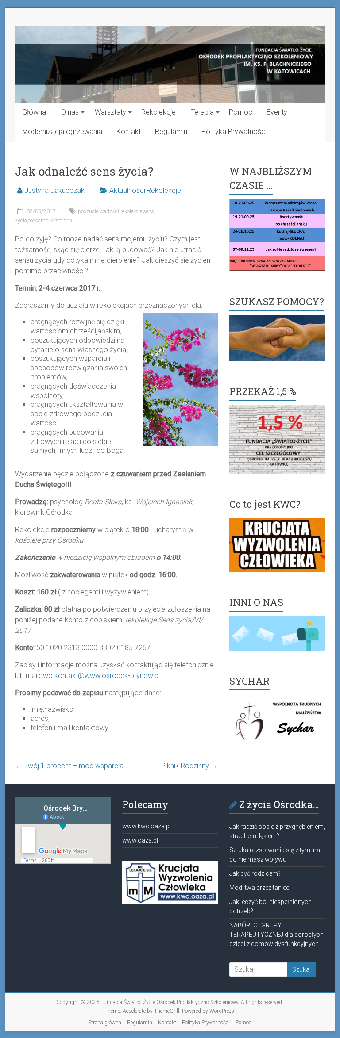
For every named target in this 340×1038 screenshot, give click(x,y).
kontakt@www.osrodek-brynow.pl (107, 675)
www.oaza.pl (140, 840)
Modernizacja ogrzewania (62, 131)
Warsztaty (110, 112)
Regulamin (171, 131)
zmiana (63, 221)
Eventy (277, 112)
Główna (34, 112)
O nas (70, 112)
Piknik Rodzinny (189, 766)
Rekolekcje (158, 112)
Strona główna (104, 1022)
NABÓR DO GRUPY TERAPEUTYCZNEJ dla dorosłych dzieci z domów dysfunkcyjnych (276, 934)
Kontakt (128, 131)
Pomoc (240, 112)
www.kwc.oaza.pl (146, 826)
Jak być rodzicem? (255, 873)
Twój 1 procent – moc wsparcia (69, 766)
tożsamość (41, 221)
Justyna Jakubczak (54, 190)
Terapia (202, 112)
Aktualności (127, 190)
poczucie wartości (98, 211)
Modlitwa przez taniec (259, 887)
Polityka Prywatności (234, 131)
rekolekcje (131, 211)
